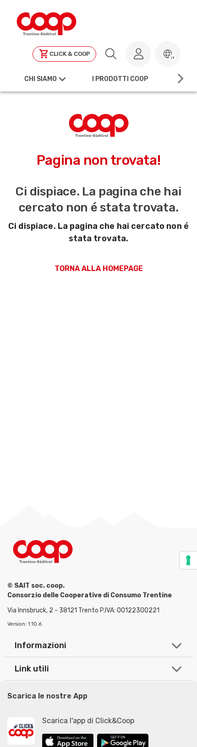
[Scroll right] (179, 78)
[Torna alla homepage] (46, 22)
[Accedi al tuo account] (138, 54)
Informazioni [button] (40, 645)
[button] (168, 54)
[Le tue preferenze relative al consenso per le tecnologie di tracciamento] (188, 560)
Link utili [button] (32, 669)
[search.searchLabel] (111, 54)
